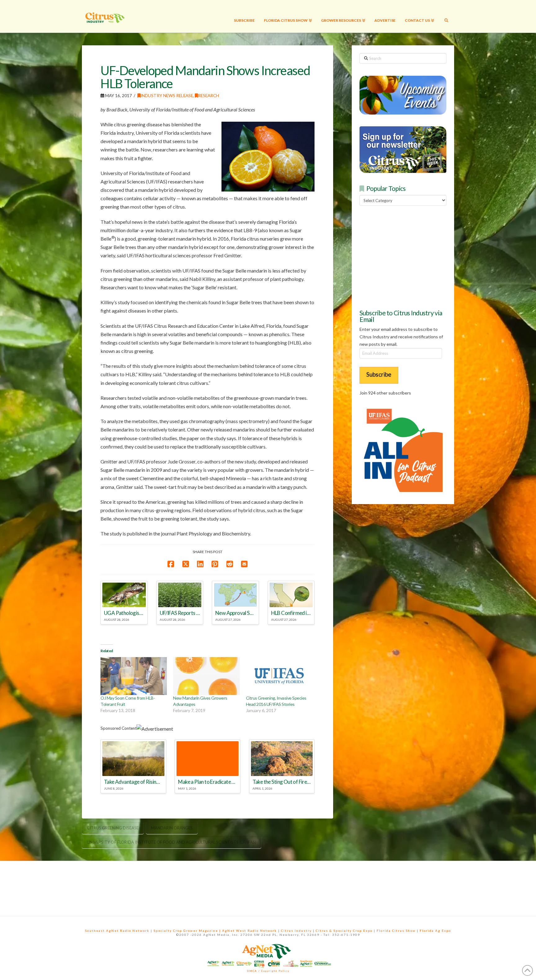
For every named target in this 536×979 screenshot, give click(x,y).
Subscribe (378, 374)
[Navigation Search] (446, 16)
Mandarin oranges (172, 827)
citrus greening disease (113, 827)
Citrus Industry (296, 930)
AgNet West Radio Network (249, 930)
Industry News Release (167, 95)
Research (208, 95)
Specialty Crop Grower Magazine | (188, 930)
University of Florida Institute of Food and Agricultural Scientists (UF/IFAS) (171, 842)
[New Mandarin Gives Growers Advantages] (206, 676)
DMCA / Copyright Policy (268, 970)
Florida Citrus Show (396, 930)
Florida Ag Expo (435, 930)
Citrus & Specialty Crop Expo (344, 930)
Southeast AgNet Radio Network (117, 930)
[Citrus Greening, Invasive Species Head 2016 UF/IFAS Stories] (279, 676)
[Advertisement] (406, 256)
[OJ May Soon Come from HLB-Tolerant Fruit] (133, 676)
